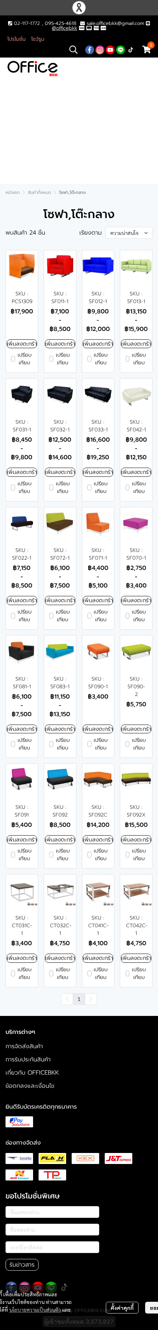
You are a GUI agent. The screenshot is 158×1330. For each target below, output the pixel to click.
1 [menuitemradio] (79, 998)
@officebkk (64, 28)
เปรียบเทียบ (25, 358)
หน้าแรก (13, 192)
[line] (120, 49)
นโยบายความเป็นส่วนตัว (35, 1309)
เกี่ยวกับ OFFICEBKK (32, 1072)
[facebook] (89, 49)
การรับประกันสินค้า (28, 1059)
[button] (73, 49)
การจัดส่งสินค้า (24, 1046)
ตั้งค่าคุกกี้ (122, 1307)
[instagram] (100, 49)
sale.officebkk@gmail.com (115, 23)
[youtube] (110, 49)
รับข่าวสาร (22, 1264)
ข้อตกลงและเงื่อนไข (30, 1086)
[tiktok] (130, 49)
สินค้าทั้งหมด (39, 192)
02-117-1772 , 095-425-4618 (44, 23)
